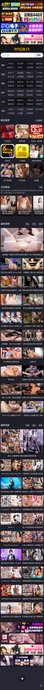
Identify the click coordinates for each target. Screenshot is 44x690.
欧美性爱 (39, 82)
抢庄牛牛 (39, 67)
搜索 (38, 55)
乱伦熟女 (30, 86)
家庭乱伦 (20, 100)
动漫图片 (39, 91)
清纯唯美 (20, 95)
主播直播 (30, 76)
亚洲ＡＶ (11, 73)
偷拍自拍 (20, 82)
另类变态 (39, 86)
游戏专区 (39, 63)
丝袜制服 (20, 76)
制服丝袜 (11, 86)
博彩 (3, 65)
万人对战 (30, 63)
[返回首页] (41, 685)
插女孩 (11, 109)
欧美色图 (30, 91)
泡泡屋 (20, 113)
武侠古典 (39, 100)
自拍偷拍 (20, 73)
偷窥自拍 (11, 91)
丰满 (27, 425)
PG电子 (11, 63)
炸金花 (20, 67)
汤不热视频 (39, 109)
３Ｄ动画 (39, 73)
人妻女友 (30, 100)
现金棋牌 (30, 67)
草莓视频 (30, 109)
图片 (3, 92)
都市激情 (11, 100)
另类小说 (20, 104)
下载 (40, 187)
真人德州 (20, 63)
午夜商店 (20, 109)
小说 (3, 101)
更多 (40, 224)
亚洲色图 (20, 91)
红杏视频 (11, 113)
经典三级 (20, 86)
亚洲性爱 (11, 82)
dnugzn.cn (22, 49)
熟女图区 (30, 95)
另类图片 (39, 95)
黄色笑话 (30, 104)
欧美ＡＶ (30, 73)
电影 (3, 83)
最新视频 (5, 223)
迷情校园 (11, 104)
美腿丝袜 (11, 95)
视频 (3, 74)
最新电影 (5, 425)
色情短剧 (30, 113)
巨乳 (34, 224)
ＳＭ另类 (39, 76)
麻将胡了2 (11, 67)
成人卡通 (30, 82)
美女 (27, 224)
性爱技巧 (39, 104)
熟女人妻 (11, 76)
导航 (3, 111)
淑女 (34, 425)
